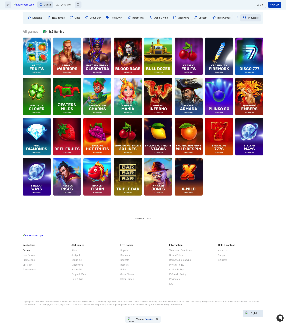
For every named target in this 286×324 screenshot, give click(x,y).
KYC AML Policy (177, 274)
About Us (223, 250)
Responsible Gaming (180, 260)
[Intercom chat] (280, 318)
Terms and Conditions (180, 250)
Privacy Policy (176, 264)
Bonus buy (77, 260)
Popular (124, 250)
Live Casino (29, 255)
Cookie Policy (176, 269)
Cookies (149, 319)
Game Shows (127, 274)
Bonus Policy (176, 255)
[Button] (8, 4)
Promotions (29, 260)
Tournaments (29, 269)
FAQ (171, 283)
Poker (123, 269)
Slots (74, 250)
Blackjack (125, 255)
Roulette (124, 260)
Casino (26, 250)
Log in (260, 5)
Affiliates (222, 260)
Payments (174, 279)
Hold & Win (77, 279)
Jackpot (76, 255)
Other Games (127, 279)
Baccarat (124, 264)
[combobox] (253, 313)
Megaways (77, 264)
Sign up (274, 5)
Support (222, 255)
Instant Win (77, 269)
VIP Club (27, 264)
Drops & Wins (79, 274)
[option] (35, 17)
